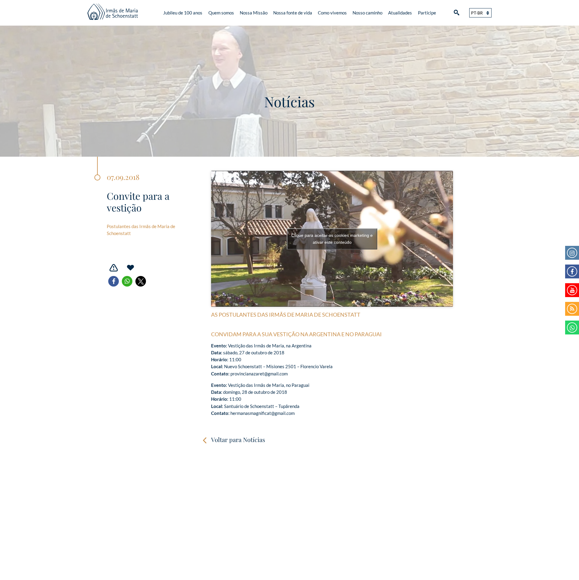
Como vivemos (332, 12)
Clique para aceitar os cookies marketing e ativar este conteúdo (332, 239)
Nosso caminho (367, 12)
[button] (113, 281)
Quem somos (221, 12)
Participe (427, 12)
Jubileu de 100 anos (182, 12)
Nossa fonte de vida (292, 12)
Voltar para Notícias (238, 439)
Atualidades (400, 12)
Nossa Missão (253, 12)
